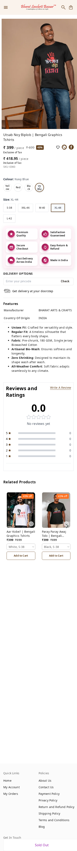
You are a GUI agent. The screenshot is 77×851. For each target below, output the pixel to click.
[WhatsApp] (64, 147)
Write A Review (60, 387)
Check (65, 281)
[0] (71, 7)
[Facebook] (71, 147)
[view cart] (71, 7)
